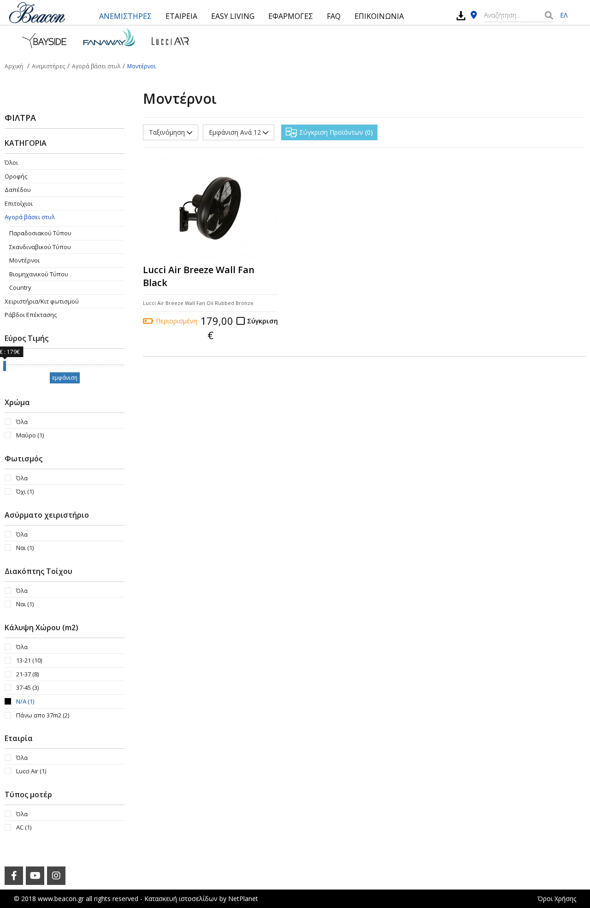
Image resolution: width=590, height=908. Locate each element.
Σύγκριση (262, 321)
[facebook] (14, 875)
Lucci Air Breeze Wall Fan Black (198, 276)
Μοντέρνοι (24, 260)
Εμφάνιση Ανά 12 (236, 132)
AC (23, 827)
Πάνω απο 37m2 (42, 715)
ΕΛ (563, 15)
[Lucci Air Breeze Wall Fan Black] (210, 208)
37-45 (27, 687)
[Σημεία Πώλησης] (474, 15)
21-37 (27, 674)
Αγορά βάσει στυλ (30, 217)
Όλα (22, 422)
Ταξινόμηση (168, 132)
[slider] (4, 366)
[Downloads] (461, 15)
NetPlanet (243, 898)
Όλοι (11, 162)
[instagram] (56, 875)
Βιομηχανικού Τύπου (38, 274)
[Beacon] (37, 12)
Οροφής (16, 176)
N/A (25, 701)
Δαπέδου (18, 189)
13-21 (29, 660)
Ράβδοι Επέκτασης (31, 315)
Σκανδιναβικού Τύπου (40, 247)
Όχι (25, 491)
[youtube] (35, 875)
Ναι (25, 548)
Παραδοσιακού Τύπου (40, 233)
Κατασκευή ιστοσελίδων (181, 898)
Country (20, 287)
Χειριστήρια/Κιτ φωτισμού (42, 301)
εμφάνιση (64, 378)
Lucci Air (31, 771)
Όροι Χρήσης (556, 898)
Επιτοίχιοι (19, 203)
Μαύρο (30, 435)
